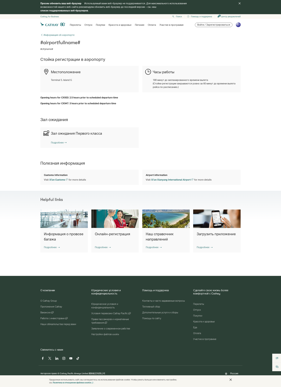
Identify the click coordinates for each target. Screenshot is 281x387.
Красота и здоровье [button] (120, 25)
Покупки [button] (100, 25)
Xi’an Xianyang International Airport (171, 179)
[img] (240, 3)
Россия (234, 373)
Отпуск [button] (88, 25)
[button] (52, 247)
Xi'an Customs (57, 179)
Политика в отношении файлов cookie (72, 382)
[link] (59, 142)
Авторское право (48, 373)
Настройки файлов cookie (105, 334)
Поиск (179, 16)
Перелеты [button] (75, 25)
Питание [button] (139, 25)
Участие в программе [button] (172, 25)
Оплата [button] (152, 25)
